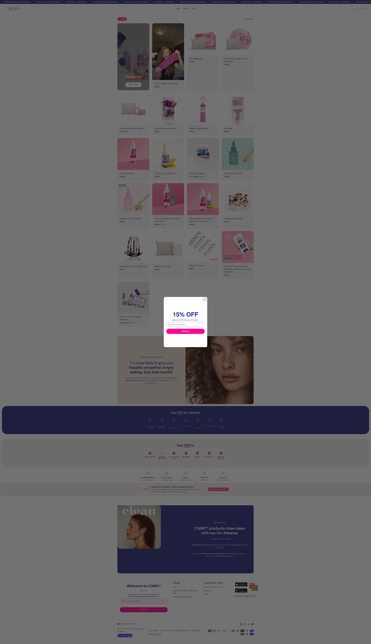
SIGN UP (185, 331)
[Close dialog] (204, 299)
